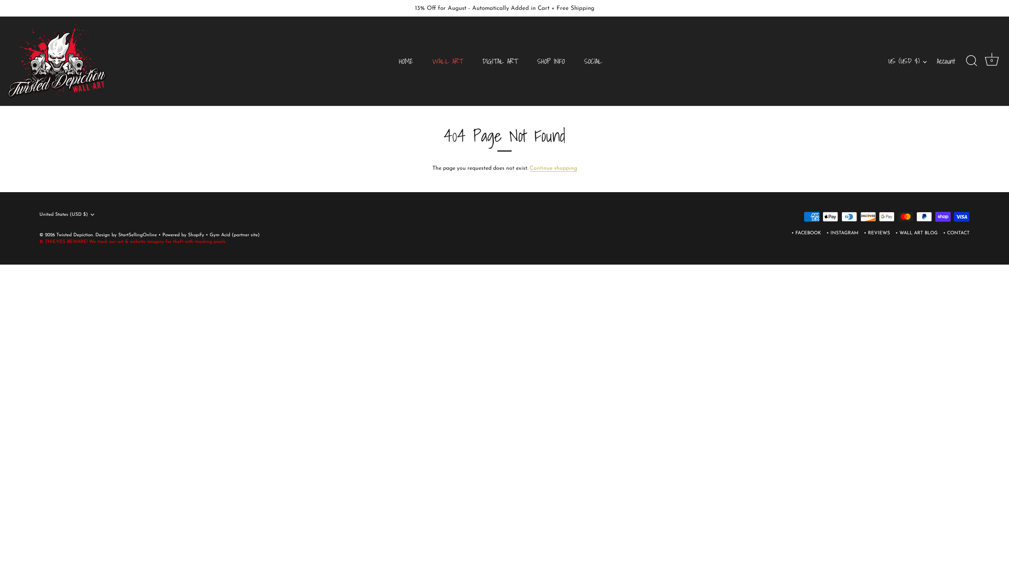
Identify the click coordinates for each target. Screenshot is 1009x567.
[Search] (971, 61)
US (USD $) (904, 61)
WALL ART (447, 61)
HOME (406, 61)
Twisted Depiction (74, 235)
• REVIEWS (877, 233)
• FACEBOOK (806, 233)
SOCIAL (593, 61)
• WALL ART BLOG (916, 233)
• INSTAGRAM (842, 233)
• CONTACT (956, 233)
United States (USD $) (63, 214)
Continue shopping (553, 168)
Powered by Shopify (184, 235)
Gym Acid (220, 235)
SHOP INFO (551, 61)
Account (946, 61)
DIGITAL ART (500, 61)
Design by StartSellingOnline (126, 235)
